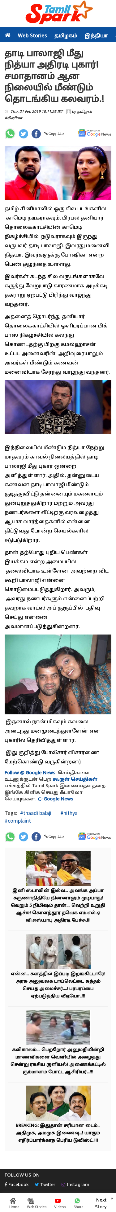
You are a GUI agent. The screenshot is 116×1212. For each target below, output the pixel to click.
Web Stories (32, 36)
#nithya (68, 812)
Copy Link (56, 133)
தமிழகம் (65, 36)
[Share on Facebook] (36, 133)
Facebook (18, 1185)
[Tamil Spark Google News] (94, 133)
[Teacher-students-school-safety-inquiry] (58, 1028)
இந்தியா (96, 36)
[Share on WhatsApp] (10, 133)
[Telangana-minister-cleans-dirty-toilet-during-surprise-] (58, 952)
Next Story (101, 1204)
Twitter (47, 1185)
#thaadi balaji (35, 812)
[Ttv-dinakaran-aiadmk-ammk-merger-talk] (58, 1104)
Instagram (77, 1185)
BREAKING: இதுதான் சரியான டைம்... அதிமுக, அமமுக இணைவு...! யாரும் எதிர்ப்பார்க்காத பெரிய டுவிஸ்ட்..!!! (58, 1133)
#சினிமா (13, 118)
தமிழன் (84, 112)
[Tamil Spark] (58, 14)
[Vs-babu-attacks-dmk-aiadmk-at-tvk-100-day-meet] (58, 869)
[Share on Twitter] (23, 133)
